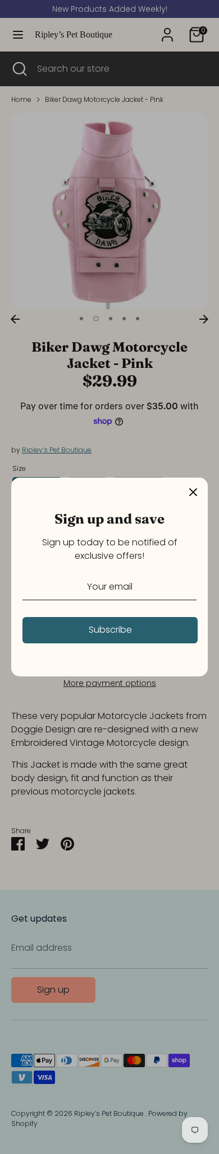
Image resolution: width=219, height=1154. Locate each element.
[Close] (193, 492)
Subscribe (110, 629)
